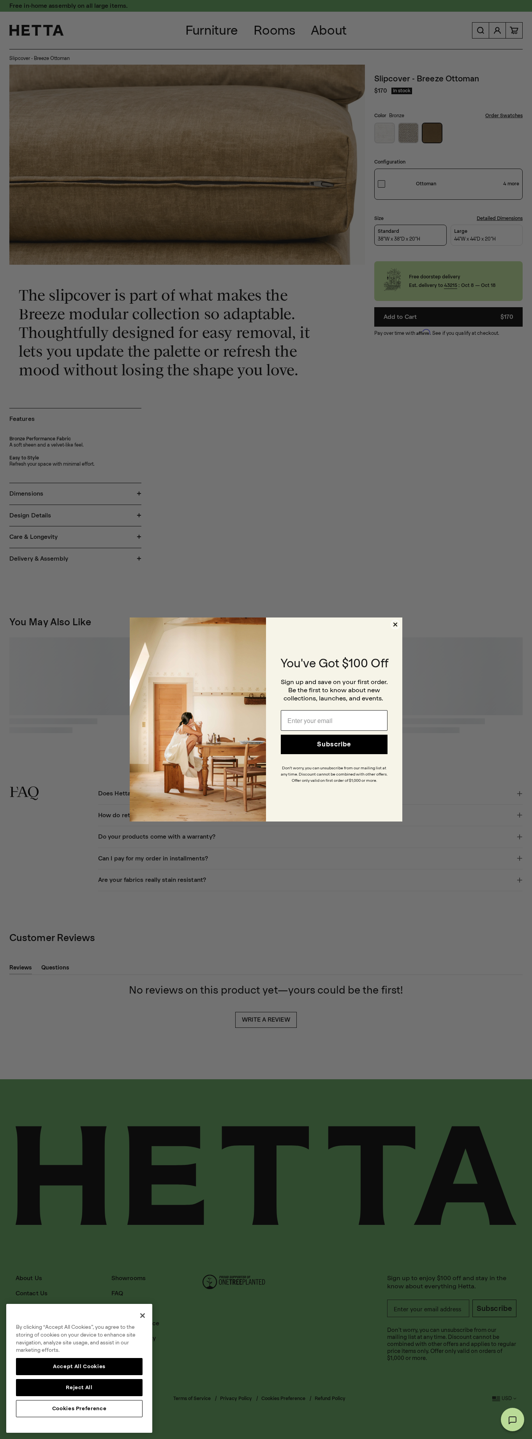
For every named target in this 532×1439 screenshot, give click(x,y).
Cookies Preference (79, 1408)
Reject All (79, 1387)
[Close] (142, 1315)
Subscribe (334, 744)
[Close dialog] (395, 624)
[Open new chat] (512, 1419)
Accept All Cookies (79, 1366)
